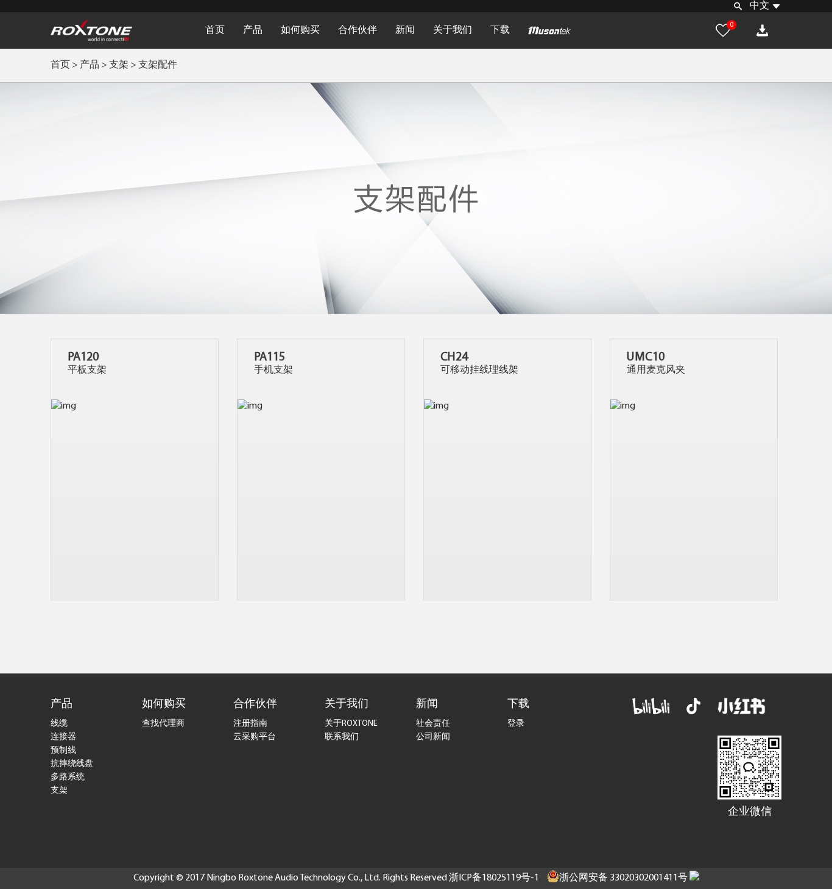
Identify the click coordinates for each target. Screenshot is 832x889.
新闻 (405, 30)
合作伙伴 (357, 30)
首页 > (64, 65)
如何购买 (300, 30)
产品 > (93, 65)
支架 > (123, 65)
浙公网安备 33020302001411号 (623, 878)
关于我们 (452, 30)
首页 (215, 30)
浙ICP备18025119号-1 (494, 878)
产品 (253, 30)
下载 (500, 30)
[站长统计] (694, 878)
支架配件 (157, 65)
